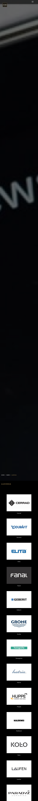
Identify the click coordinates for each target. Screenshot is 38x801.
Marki (8, 475)
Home (3, 475)
